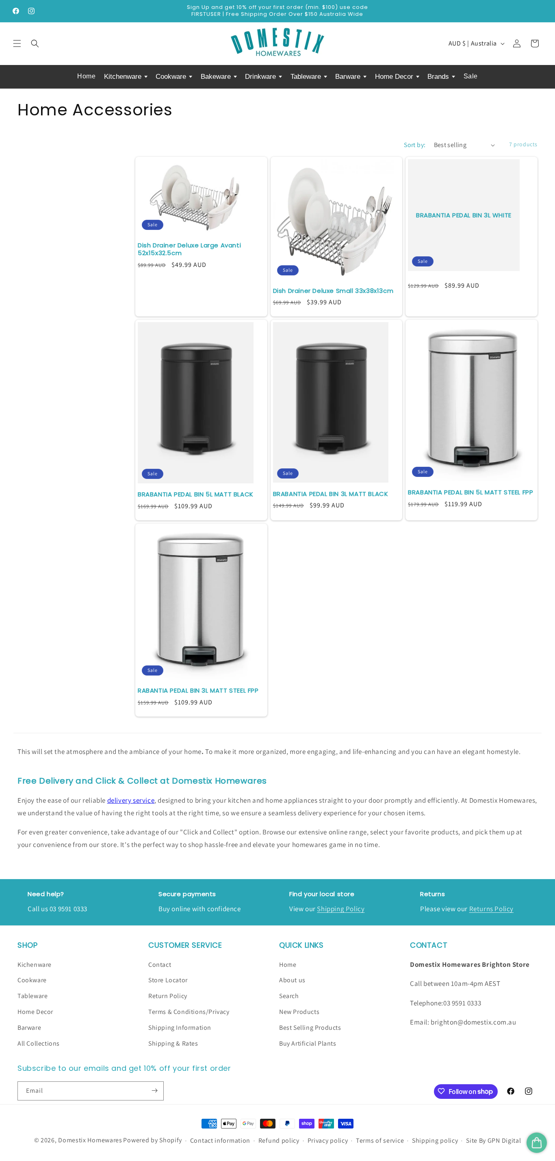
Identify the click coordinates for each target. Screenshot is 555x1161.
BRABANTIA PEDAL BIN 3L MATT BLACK (330, 494)
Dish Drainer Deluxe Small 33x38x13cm (333, 291)
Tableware (307, 76)
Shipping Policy (340, 908)
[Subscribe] (154, 1090)
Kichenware (34, 964)
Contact (159, 964)
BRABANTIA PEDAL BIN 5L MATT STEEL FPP (470, 492)
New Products (299, 1011)
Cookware (172, 76)
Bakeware (217, 76)
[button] (17, 43)
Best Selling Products (310, 1027)
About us (292, 980)
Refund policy (278, 1141)
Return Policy (167, 996)
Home (86, 76)
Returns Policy (491, 908)
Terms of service (380, 1141)
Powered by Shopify (152, 1140)
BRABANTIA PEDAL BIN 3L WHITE (464, 215)
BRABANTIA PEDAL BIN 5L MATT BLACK (196, 494)
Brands (439, 76)
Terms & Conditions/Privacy (189, 1011)
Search (289, 996)
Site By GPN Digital (493, 1141)
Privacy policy (328, 1141)
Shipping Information (179, 1027)
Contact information (220, 1141)
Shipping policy (435, 1141)
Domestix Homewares (90, 1140)
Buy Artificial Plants (307, 1043)
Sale (471, 76)
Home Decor (395, 76)
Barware (348, 76)
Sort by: (414, 145)
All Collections (38, 1043)
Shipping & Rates (173, 1043)
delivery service (131, 800)
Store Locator (168, 980)
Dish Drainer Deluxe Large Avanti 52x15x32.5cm (189, 249)
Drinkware (261, 76)
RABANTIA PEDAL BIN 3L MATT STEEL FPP (198, 691)
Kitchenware (123, 76)
